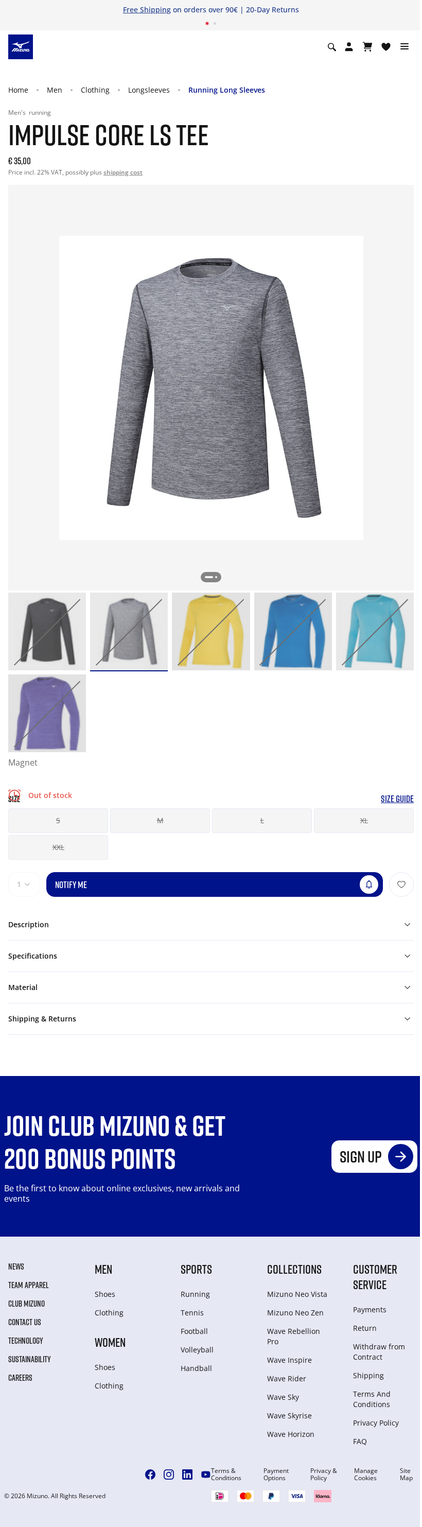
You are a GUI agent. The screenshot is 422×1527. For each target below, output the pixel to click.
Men (54, 90)
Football (194, 1331)
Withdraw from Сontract (379, 1352)
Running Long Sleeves (226, 90)
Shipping (368, 1375)
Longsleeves (149, 90)
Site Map (406, 1474)
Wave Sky (283, 1397)
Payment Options (276, 1474)
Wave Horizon (290, 1434)
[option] (47, 631)
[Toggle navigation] (404, 47)
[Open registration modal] (349, 46)
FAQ (360, 1441)
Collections (294, 1268)
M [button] (160, 820)
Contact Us (24, 1322)
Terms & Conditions (226, 1474)
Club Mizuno (26, 1303)
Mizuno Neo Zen (295, 1312)
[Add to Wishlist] (401, 884)
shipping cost (123, 172)
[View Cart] (367, 46)
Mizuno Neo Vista (297, 1294)
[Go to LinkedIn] (187, 1474)
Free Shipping (147, 9)
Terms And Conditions (372, 1399)
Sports (196, 1268)
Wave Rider (286, 1378)
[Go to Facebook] (150, 1474)
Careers (20, 1378)
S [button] (58, 820)
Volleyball (197, 1350)
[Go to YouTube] (206, 1474)
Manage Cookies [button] (366, 1474)
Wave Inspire (289, 1360)
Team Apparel (28, 1285)
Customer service (375, 1276)
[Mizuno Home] (20, 46)
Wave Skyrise (289, 1415)
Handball (196, 1368)
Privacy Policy (376, 1423)
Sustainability (29, 1359)
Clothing (95, 90)
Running (195, 1294)
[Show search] (332, 46)
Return (365, 1328)
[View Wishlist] (386, 46)
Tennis (192, 1312)
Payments (369, 1309)
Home (18, 90)
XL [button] (364, 820)
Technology (25, 1340)
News (16, 1266)
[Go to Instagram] (169, 1474)
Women (110, 1341)
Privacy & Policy (323, 1474)
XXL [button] (58, 847)
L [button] (262, 820)
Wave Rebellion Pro (293, 1336)
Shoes (105, 1294)
